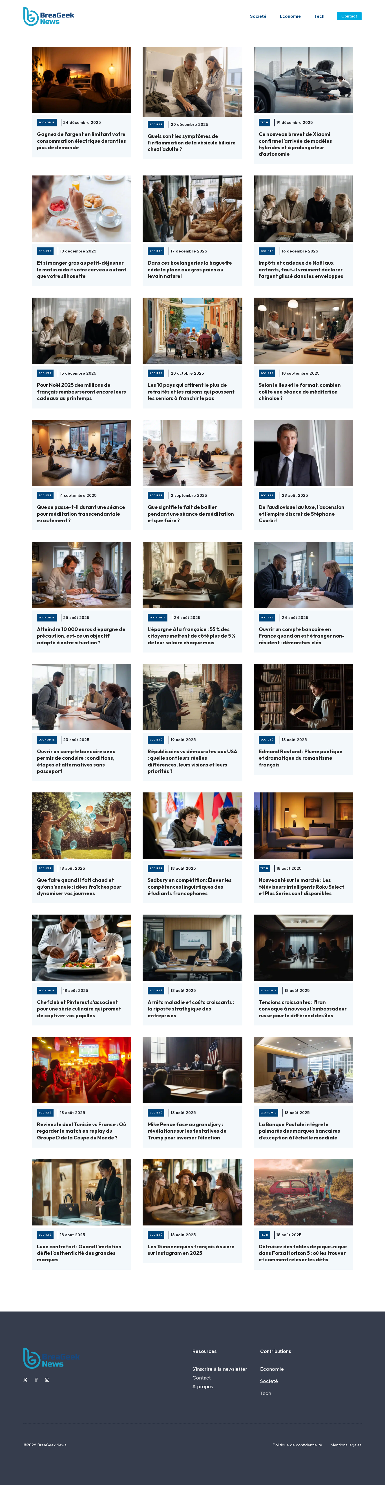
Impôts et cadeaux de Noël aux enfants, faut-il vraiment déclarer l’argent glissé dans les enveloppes (301, 269)
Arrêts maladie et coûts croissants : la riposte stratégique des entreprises (191, 1009)
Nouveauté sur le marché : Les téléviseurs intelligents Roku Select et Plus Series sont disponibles (301, 887)
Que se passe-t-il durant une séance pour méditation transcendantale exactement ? (81, 514)
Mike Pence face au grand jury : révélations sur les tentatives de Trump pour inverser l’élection (187, 1131)
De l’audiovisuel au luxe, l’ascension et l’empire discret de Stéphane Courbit (301, 514)
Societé (258, 16)
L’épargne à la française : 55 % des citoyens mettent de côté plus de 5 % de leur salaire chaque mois (191, 636)
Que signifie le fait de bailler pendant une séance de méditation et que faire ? (191, 514)
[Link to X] (25, 1380)
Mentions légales (346, 1445)
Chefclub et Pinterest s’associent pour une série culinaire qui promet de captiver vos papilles (79, 1009)
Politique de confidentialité (297, 1445)
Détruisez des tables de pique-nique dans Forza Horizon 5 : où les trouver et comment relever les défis (303, 1253)
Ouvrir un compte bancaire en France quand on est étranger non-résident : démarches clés (301, 636)
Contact (349, 16)
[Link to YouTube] (36, 1380)
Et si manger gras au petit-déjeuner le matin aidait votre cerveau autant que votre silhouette (81, 269)
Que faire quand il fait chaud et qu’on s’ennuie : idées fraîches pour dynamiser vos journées (79, 887)
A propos (203, 1386)
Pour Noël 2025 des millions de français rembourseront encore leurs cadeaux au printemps (81, 391)
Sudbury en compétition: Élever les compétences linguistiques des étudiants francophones (190, 887)
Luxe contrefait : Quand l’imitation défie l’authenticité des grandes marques (79, 1253)
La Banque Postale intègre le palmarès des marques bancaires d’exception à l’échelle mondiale (299, 1131)
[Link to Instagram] (47, 1380)
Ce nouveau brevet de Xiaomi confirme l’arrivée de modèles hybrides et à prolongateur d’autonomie (295, 144)
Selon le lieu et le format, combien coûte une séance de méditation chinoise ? (300, 391)
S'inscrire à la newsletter (220, 1369)
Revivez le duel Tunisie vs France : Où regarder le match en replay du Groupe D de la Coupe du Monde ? (81, 1131)
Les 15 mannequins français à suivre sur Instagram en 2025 (191, 1249)
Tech (319, 16)
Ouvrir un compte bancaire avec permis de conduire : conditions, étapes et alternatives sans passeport (76, 761)
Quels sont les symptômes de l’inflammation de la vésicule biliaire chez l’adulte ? (192, 143)
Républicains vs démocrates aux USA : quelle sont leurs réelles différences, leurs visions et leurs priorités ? (192, 761)
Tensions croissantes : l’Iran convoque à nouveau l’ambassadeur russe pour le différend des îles (303, 1009)
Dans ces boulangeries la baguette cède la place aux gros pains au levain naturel (190, 269)
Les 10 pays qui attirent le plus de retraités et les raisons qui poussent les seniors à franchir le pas (191, 391)
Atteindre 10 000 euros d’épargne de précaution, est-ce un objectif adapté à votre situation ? (81, 636)
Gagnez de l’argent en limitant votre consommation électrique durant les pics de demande (81, 141)
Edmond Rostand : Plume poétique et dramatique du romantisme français (300, 758)
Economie (290, 16)
